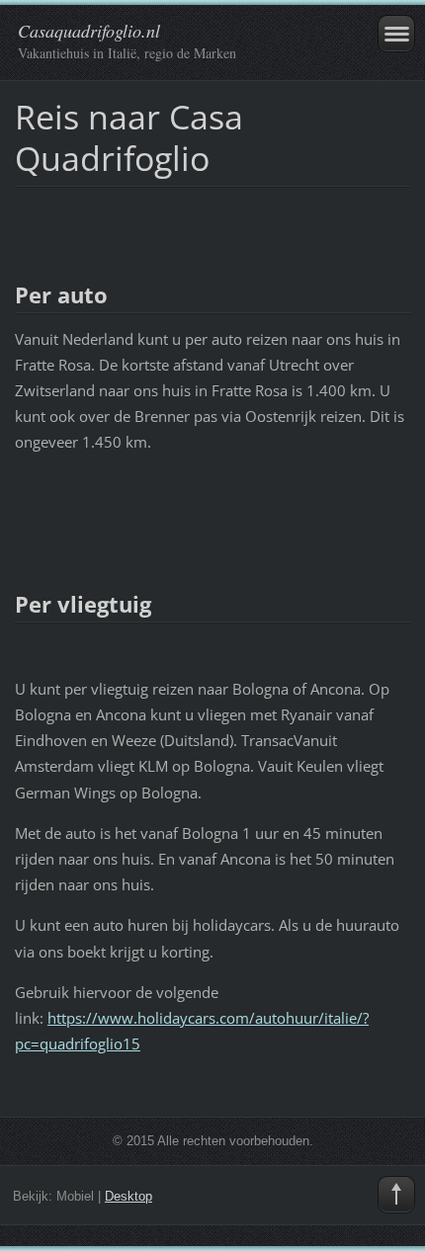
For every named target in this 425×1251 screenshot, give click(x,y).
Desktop (128, 1196)
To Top (396, 1194)
